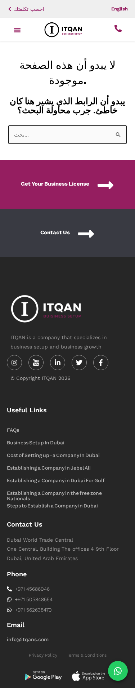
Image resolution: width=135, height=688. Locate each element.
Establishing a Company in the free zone (54, 493)
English (119, 9)
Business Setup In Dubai (35, 442)
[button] (17, 30)
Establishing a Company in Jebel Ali (49, 468)
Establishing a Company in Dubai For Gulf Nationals (56, 481)
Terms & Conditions (87, 655)
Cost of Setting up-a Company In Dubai (53, 455)
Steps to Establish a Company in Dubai (52, 506)
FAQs (13, 430)
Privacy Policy (43, 655)
